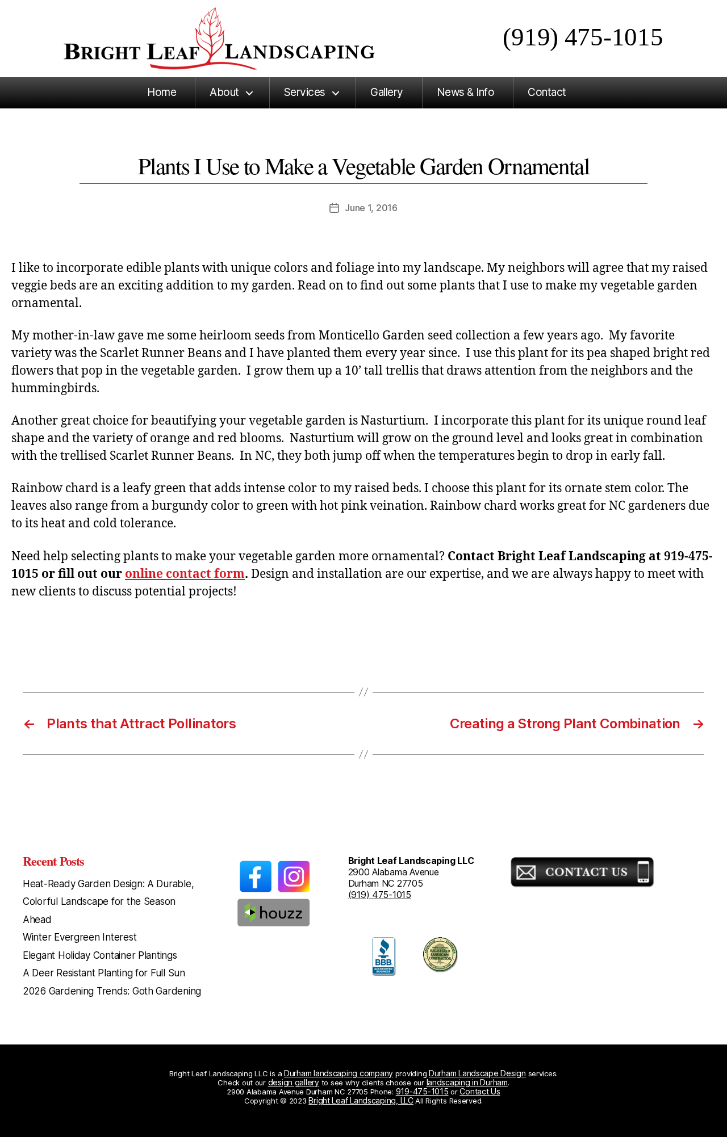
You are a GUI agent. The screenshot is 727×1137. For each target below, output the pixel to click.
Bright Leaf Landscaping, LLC (360, 1100)
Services (304, 92)
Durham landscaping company (338, 1073)
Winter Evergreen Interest (79, 937)
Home (161, 92)
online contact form (185, 574)
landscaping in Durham (467, 1082)
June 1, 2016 (371, 207)
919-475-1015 (422, 1091)
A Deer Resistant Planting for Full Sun (104, 973)
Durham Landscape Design (477, 1073)
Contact (547, 92)
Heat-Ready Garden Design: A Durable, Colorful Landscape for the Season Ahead (108, 901)
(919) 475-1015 (583, 37)
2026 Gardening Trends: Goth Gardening (112, 991)
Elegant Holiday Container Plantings (100, 955)
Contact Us (479, 1091)
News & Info (466, 92)
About (224, 92)
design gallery (293, 1082)
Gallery (386, 92)
